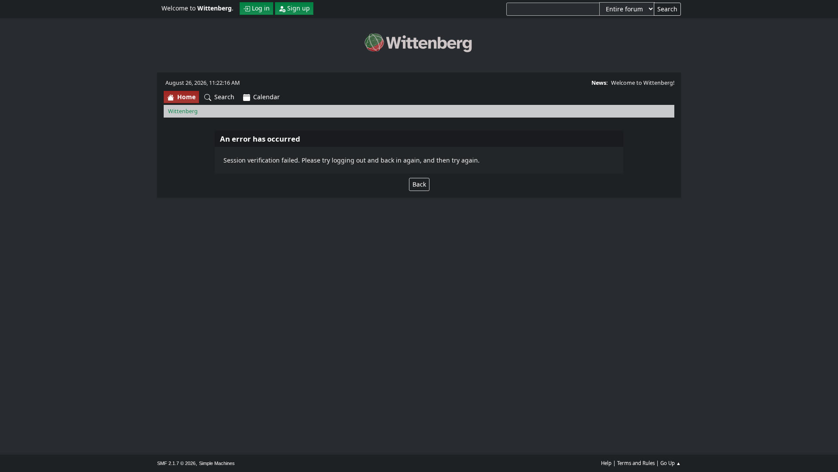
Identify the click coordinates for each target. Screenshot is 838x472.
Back (419, 184)
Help (606, 463)
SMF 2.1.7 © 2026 (176, 463)
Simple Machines (217, 463)
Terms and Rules (636, 463)
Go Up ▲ (670, 463)
